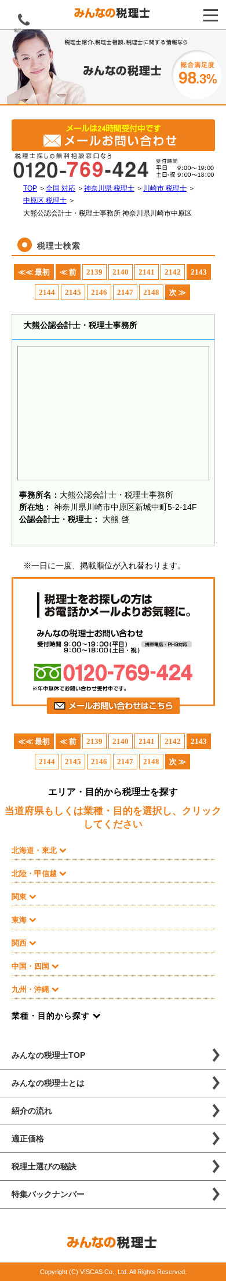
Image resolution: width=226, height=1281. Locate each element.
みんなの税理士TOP (48, 1055)
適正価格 (28, 1138)
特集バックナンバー (48, 1194)
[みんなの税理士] (113, 15)
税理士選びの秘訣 (44, 1166)
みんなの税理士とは (48, 1082)
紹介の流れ (32, 1110)
